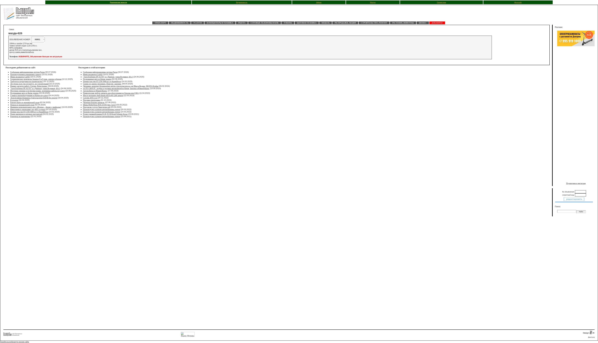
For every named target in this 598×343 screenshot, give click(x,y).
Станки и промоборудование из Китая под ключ (29, 95)
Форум (372, 2)
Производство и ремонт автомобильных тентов (101, 109)
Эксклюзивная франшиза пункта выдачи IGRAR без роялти (33, 98)
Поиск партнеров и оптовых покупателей (26, 114)
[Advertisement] (576, 80)
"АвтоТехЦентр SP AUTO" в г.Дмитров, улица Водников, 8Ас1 (35, 88)
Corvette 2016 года (90, 98)
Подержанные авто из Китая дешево (24, 93)
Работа (241, 23)
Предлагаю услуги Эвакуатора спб (96, 107)
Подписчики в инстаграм (576, 183)
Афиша (318, 2)
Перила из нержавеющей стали (22, 105)
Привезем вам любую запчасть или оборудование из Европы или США (111, 93)
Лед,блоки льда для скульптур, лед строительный (29, 84)
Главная (11, 29)
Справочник (441, 2)
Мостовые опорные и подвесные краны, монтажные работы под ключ (37, 91)
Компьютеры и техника (220, 23)
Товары (288, 23)
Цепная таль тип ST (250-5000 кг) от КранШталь (29, 112)
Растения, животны (403, 23)
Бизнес (423, 23)
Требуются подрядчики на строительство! (26, 81)
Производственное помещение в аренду (25, 74)
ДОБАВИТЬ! (437, 23)
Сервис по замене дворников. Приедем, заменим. (102, 84)
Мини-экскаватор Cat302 (20, 77)
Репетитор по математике (20, 116)
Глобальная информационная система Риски (27, 72)
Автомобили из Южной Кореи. (95, 91)
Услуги (197, 23)
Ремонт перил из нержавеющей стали (24, 102)
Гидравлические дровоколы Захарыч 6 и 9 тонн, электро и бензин (35, 79)
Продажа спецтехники (91, 100)
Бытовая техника (306, 23)
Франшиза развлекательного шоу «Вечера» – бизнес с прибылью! (35, 107)
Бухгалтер (14, 100)
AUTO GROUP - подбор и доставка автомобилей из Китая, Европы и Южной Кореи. (116, 88)
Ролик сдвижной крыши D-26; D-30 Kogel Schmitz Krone (105, 114)
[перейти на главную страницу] (20, 14)
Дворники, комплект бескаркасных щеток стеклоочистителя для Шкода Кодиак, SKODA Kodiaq (120, 86)
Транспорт (160, 23)
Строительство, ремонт (374, 23)
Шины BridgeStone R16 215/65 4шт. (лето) (99, 105)
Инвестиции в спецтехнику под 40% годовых (27, 109)
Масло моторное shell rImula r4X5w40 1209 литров (103, 95)
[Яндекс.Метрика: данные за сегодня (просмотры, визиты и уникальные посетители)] (188, 334)
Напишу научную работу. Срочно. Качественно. (28, 86)
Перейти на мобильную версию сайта (14, 342)
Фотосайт (518, 2)
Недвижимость (241, 2)
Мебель (326, 23)
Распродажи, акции (345, 23)
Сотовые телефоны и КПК (265, 23)
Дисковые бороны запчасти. (94, 102)
